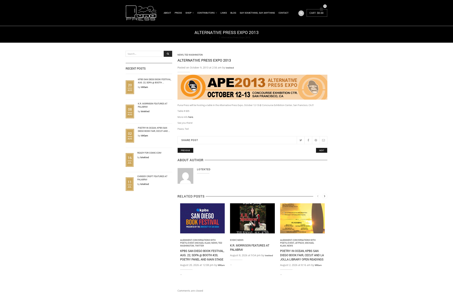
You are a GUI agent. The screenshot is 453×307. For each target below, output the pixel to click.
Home (206, 37)
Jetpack (299, 242)
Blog (233, 12)
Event (191, 242)
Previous (185, 150)
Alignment (186, 240)
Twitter (199, 245)
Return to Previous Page (313, 34)
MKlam (221, 265)
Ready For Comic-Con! (149, 152)
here (190, 117)
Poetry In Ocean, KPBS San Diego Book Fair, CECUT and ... (154, 129)
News (215, 37)
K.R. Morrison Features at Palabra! (152, 105)
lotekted (230, 67)
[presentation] (317, 196)
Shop (188, 12)
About (167, 12)
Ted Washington (193, 54)
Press (178, 12)
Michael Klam (202, 242)
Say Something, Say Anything (257, 12)
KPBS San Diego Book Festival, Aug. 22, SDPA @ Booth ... (154, 81)
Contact (284, 12)
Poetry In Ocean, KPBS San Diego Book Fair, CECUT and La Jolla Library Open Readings (302, 255)
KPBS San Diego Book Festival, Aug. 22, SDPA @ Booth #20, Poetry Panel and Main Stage (202, 255)
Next (321, 150)
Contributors (206, 12)
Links (223, 12)
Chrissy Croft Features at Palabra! (152, 178)
